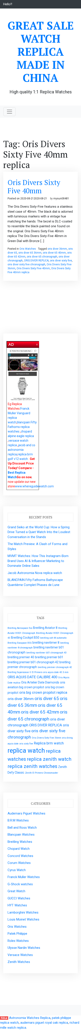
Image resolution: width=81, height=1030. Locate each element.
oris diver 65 (47, 698)
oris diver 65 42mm (40, 712)
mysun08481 (61, 198)
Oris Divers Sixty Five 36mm (46, 737)
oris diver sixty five (61, 260)
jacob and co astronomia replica (21, 449)
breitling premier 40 (21, 657)
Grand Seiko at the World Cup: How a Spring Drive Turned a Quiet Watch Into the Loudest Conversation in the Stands (39, 532)
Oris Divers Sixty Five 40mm (34, 186)
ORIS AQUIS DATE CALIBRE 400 (32, 677)
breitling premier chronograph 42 (55, 667)
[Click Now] (23, 375)
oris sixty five (26, 743)
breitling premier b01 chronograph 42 (33, 662)
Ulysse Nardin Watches (24, 948)
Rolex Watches (18, 941)
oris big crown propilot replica (43, 692)
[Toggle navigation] (9, 111)
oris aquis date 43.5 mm (55, 672)
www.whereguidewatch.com (34, 486)
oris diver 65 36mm (29, 252)
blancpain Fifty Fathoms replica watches (22, 427)
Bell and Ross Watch (22, 828)
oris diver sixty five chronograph (26, 264)
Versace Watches (20, 955)
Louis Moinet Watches (23, 919)
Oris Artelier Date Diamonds (40, 682)
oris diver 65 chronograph (42, 256)
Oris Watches (27, 248)
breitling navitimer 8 (45, 642)
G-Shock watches (20, 884)
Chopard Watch (19, 849)
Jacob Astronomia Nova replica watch (35, 573)
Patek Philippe (17, 934)
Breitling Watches (20, 842)
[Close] (37, 343)
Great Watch (16, 891)
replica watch (26, 750)
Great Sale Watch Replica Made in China (41, 51)
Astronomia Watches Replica (29, 1018)
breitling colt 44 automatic (53, 637)
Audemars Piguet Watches (26, 813)
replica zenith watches (32, 766)
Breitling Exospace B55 (20, 642)
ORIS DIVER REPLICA (36, 260)
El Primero (37, 672)
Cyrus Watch (17, 870)
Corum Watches (19, 863)
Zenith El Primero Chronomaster (41, 772)
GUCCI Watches (19, 898)
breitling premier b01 (49, 657)
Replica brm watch (49, 743)
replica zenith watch (49, 759)
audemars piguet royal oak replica (44, 1023)
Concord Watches (20, 856)
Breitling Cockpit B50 (25, 637)
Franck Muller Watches (24, 877)
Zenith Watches (19, 962)
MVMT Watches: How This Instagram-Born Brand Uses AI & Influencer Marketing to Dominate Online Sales (38, 561)
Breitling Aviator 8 (45, 627)
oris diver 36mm (57, 248)
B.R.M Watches (18, 820)
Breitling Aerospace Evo (20, 628)
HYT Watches (17, 905)
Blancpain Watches (21, 834)
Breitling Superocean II (19, 672)
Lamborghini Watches (23, 912)
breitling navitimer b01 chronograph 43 (46, 652)
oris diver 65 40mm (54, 252)
